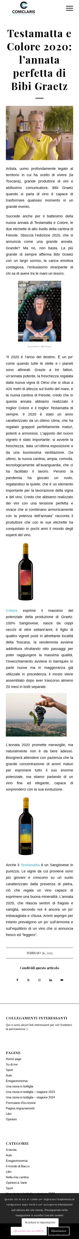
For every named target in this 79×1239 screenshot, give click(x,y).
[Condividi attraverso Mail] (61, 979)
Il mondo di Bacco (18, 1166)
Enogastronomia (17, 1081)
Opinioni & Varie (16, 1182)
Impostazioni (58, 1231)
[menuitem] (67, 8)
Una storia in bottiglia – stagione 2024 (30, 1097)
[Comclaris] (33, 8)
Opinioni (11, 1119)
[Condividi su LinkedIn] (50, 979)
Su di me (12, 1064)
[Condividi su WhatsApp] (39, 979)
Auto (9, 1075)
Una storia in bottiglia (19, 1086)
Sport (9, 1070)
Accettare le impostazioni (40, 1222)
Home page (13, 1059)
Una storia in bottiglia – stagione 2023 (30, 1092)
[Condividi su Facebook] (17, 979)
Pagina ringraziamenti (20, 1108)
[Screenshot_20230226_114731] (39, 133)
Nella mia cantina (17, 1177)
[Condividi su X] (28, 979)
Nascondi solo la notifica (29, 1231)
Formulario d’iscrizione (21, 1102)
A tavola (11, 1149)
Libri (8, 1113)
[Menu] (67, 8)
